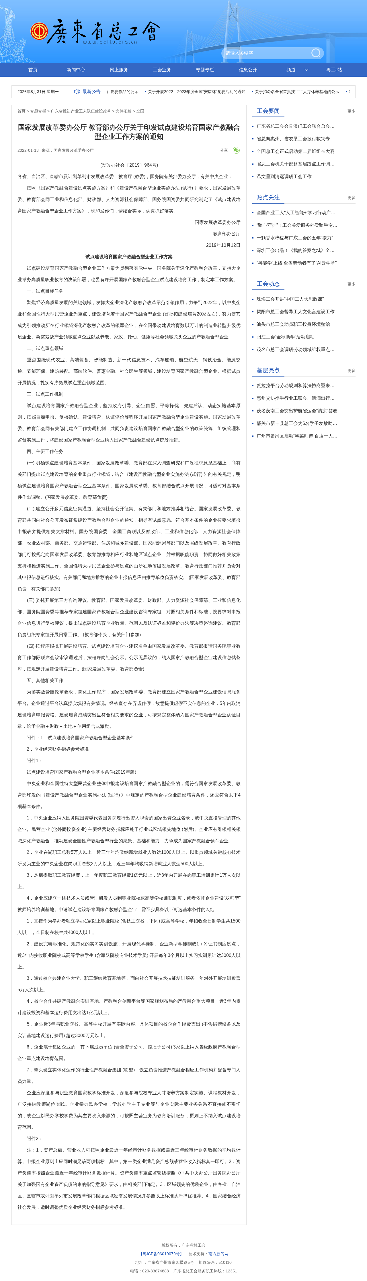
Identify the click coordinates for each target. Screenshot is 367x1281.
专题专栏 (205, 69)
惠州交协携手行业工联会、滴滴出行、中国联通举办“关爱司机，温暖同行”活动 (297, 398)
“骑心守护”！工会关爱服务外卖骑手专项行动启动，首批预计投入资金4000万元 (297, 225)
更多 (352, 111)
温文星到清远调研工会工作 (284, 176)
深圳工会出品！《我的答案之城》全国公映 (297, 250)
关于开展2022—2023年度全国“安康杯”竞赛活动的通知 (186, 91)
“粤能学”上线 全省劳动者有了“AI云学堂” (297, 263)
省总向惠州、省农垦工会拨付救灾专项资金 (297, 138)
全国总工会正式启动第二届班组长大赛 (296, 151)
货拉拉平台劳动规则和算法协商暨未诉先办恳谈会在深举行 (297, 385)
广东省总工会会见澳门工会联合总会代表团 (297, 126)
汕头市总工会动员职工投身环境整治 (293, 324)
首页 (33, 69)
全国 (140, 111)
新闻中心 (76, 69)
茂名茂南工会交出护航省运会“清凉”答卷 (297, 410)
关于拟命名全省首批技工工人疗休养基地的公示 (286, 91)
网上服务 (119, 69)
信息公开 (248, 69)
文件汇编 (124, 111)
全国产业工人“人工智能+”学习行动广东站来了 (297, 212)
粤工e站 (334, 69)
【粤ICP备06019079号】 (161, 1254)
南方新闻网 (218, 1254)
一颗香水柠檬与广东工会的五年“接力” (295, 237)
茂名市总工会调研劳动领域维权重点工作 (297, 349)
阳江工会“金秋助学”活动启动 (286, 336)
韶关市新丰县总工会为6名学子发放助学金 (297, 423)
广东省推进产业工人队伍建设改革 (81, 111)
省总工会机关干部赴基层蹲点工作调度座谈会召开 (297, 163)
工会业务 (162, 69)
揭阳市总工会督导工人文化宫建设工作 (296, 311)
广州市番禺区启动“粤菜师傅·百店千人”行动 (297, 435)
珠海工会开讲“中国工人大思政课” (290, 299)
